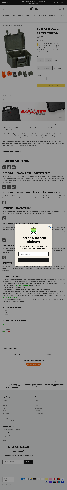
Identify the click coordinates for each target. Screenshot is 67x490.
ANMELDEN (34, 260)
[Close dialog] (49, 226)
